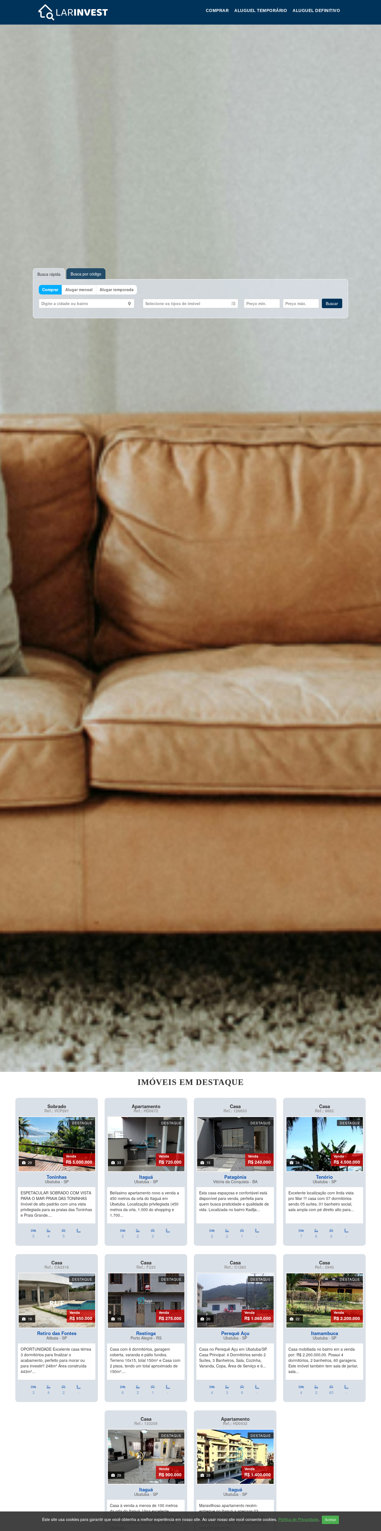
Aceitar (330, 1520)
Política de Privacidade (298, 1519)
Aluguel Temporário (260, 10)
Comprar (217, 10)
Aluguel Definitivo (316, 10)
